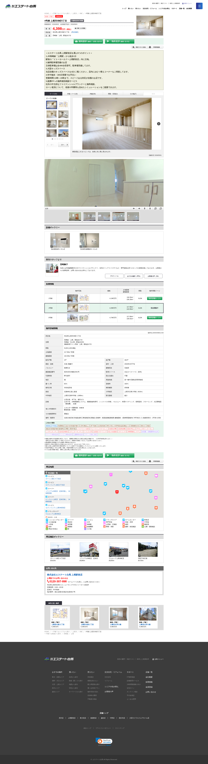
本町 (81, 13)
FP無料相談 (131, 677)
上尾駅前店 (72, 718)
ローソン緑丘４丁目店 (53, 479)
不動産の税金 (92, 699)
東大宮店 (83, 718)
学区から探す (73, 688)
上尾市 (74, 13)
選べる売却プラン (94, 688)
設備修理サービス (133, 681)
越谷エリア (56, 692)
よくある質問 (131, 699)
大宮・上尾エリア (58, 684)
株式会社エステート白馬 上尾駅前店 (64, 574)
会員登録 (149, 687)
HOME (46, 13)
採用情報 (149, 682)
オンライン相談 (132, 692)
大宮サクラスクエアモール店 (139, 718)
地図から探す (73, 684)
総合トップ (87, 728)
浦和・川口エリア (58, 681)
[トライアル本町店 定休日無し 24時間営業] (89, 549)
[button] (105, 484)
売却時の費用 (92, 695)
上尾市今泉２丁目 (57, 624)
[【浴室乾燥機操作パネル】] (89, 240)
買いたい (131, 8)
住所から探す (73, 677)
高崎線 (66, 634)
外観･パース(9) (72, 94)
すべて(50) (53, 94)
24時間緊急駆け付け (134, 684)
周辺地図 (75, 32)
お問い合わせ (151, 692)
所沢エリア (56, 688)
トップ (124, 8)
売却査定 (91, 677)
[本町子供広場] (148, 549)
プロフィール (114, 276)
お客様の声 (109, 691)
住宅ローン (130, 688)
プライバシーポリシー (103, 728)
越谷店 (103, 718)
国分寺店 (122, 718)
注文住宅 (108, 677)
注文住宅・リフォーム (150, 8)
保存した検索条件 (175, 3)
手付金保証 (130, 695)
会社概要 (149, 677)
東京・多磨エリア (58, 677)
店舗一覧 (182, 8)
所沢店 (61, 718)
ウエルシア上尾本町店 (53, 514)
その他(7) (133, 94)
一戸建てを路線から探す (52, 634)
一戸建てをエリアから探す (61, 13)
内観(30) (93, 94)
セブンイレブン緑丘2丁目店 (55, 485)
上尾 (72, 634)
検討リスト (164, 3)
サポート (174, 8)
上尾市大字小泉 (115, 624)
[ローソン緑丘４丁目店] (60, 549)
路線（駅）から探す (76, 681)
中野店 (112, 718)
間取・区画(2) (113, 94)
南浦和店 (93, 718)
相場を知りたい (93, 681)
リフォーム (108, 681)
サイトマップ (119, 728)
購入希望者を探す (94, 684)
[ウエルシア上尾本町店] (118, 549)
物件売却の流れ (93, 692)
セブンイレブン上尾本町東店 (55, 508)
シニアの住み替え (164, 8)
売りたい (138, 8)
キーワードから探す (76, 692)
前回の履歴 (155, 3)
